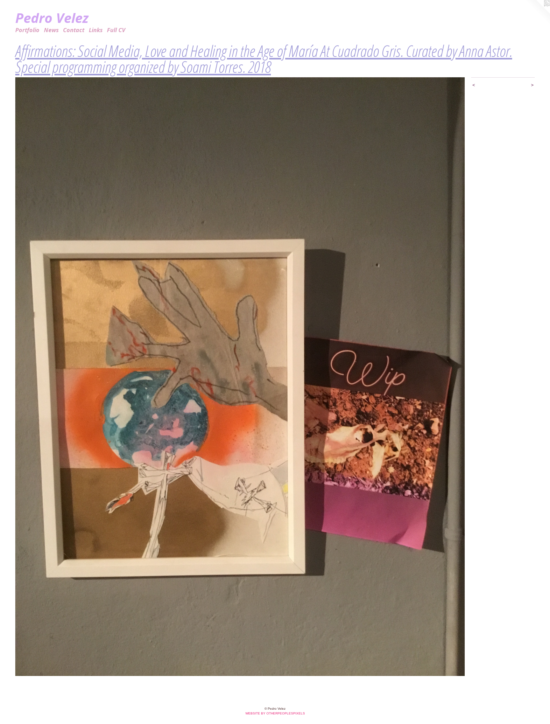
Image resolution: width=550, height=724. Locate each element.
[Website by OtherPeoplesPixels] (537, 12)
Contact (73, 30)
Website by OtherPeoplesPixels (275, 713)
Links (96, 30)
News (51, 30)
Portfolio (27, 30)
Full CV (116, 30)
